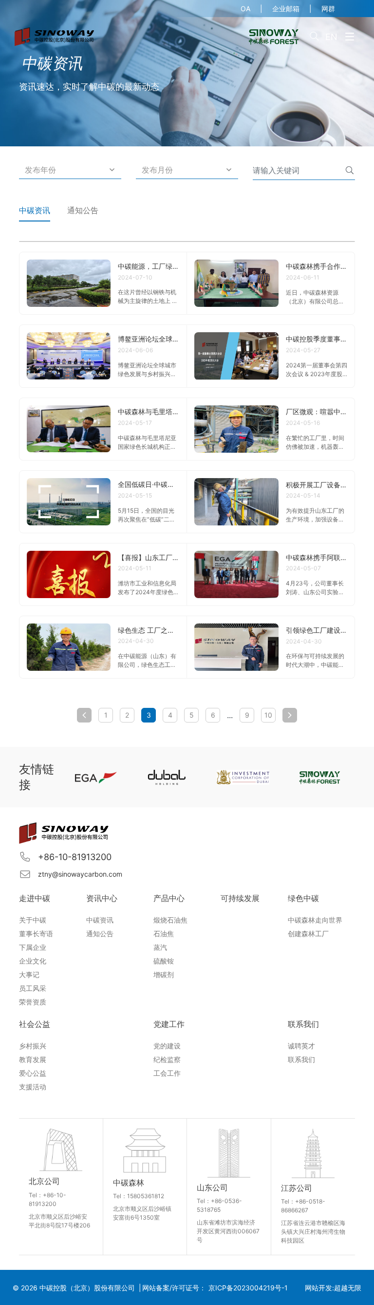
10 (268, 715)
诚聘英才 (301, 1046)
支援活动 (32, 1087)
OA (245, 8)
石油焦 (163, 933)
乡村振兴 (32, 1046)
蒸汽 (160, 947)
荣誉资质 (32, 1002)
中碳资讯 (34, 210)
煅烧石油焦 (170, 920)
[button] (70, 170)
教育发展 (32, 1059)
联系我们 (301, 1059)
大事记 (29, 974)
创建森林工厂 (308, 933)
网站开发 (318, 1288)
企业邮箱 (285, 8)
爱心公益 (32, 1073)
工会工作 (167, 1073)
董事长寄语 (36, 933)
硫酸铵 (163, 961)
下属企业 (32, 947)
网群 (328, 8)
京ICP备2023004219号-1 (248, 1288)
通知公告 (82, 210)
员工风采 (32, 988)
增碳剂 (163, 974)
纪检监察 (167, 1059)
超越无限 (347, 1288)
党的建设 (167, 1046)
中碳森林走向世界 (315, 920)
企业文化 (32, 961)
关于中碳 (32, 920)
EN (331, 37)
